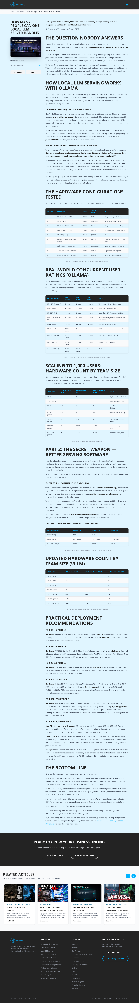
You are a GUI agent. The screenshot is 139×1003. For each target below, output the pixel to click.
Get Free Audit (115, 952)
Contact (74, 971)
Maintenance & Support (49, 968)
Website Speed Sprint (48, 958)
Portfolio (75, 948)
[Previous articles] (128, 876)
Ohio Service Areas (78, 961)
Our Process (76, 951)
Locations (75, 958)
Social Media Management (50, 971)
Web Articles (20, 12)
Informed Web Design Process (82, 954)
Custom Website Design (49, 944)
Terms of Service (108, 998)
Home (12, 12)
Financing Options (78, 985)
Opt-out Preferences (122, 998)
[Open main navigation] (127, 4)
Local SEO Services (47, 951)
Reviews (74, 968)
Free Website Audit (78, 975)
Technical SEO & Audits (49, 954)
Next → (33, 72)
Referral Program (78, 982)
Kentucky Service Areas (80, 965)
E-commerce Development (50, 961)
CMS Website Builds (48, 948)
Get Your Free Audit (55, 856)
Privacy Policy (96, 998)
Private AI (75, 988)
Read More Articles (84, 856)
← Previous (18, 72)
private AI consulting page (107, 821)
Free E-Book (76, 978)
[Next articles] (133, 876)
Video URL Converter (48, 978)
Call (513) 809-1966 (115, 958)
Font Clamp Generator (49, 975)
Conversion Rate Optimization (52, 965)
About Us (75, 944)
